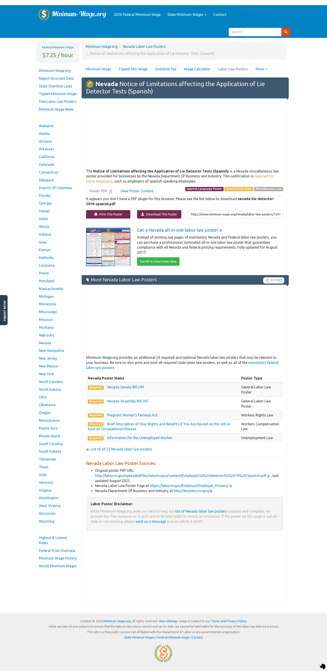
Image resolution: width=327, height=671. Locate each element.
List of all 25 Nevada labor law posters (121, 449)
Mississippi (48, 312)
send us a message (150, 521)
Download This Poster (160, 214)
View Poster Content (137, 191)
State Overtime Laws (55, 86)
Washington (49, 498)
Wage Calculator (197, 69)
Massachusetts (51, 289)
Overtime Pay (165, 69)
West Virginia (50, 506)
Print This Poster (109, 214)
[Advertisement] (184, 134)
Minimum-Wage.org (55, 71)
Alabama (46, 126)
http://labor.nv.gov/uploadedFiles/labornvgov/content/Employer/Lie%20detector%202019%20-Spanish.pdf (181, 476)
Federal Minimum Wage (58, 47)
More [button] (260, 69)
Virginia (45, 490)
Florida (44, 196)
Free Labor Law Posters (57, 101)
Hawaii (44, 211)
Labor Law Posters (233, 69)
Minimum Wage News (56, 109)
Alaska (44, 134)
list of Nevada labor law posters (201, 511)
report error (4, 310)
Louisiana (46, 265)
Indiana (45, 234)
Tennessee (47, 459)
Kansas (45, 250)
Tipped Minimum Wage (57, 94)
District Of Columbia (55, 188)
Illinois (44, 227)
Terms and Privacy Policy (228, 621)
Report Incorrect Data (56, 78)
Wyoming (46, 521)
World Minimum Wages (58, 566)
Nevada (45, 343)
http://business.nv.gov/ (192, 491)
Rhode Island (49, 436)
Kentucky (46, 257)
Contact (219, 14)
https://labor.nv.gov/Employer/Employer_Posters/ (190, 486)
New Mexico (48, 366)
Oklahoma (47, 405)
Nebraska (46, 335)
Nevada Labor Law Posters (144, 47)
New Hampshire (51, 351)
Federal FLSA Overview (57, 551)
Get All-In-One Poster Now (158, 261)
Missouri (46, 320)
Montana (46, 327)
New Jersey (48, 358)
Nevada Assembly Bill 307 (128, 401)
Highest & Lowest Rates (53, 540)
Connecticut (48, 172)
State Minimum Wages (185, 14)
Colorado (46, 164)
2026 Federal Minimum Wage (137, 14)
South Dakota (50, 451)
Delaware (46, 180)
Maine (44, 273)
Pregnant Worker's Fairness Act (132, 415)
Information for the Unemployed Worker (139, 438)
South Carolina (51, 444)
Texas (43, 467)
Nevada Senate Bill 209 (125, 387)
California (47, 157)
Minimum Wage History (58, 558)
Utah (43, 475)
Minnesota (47, 304)
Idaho (43, 219)
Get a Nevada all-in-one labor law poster (178, 230)
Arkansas (46, 149)
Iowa (43, 242)
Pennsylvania (49, 420)
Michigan (46, 296)
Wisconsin (47, 513)
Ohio (43, 397)
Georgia (45, 203)
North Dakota (50, 389)
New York (46, 374)
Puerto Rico (48, 428)
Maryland (46, 281)
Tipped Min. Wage (133, 69)
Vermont (46, 482)
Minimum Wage (98, 69)
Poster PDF (99, 191)
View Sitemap (168, 621)
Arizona (45, 141)
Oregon (45, 413)
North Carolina (51, 382)
